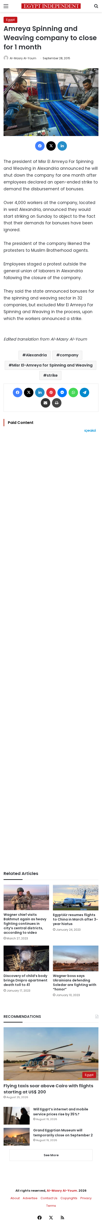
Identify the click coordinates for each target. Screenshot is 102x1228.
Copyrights (68, 1198)
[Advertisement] (51, 651)
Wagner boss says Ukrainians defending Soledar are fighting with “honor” (74, 982)
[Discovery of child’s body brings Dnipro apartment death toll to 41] (26, 958)
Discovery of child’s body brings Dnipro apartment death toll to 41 (25, 980)
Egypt (10, 19)
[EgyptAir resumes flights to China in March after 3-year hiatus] (75, 897)
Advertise (30, 1198)
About (15, 1198)
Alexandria (36, 355)
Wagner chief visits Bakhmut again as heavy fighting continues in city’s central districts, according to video (25, 923)
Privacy (86, 1198)
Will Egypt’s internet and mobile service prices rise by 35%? (60, 1112)
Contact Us (49, 1198)
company (69, 355)
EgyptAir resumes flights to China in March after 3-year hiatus (75, 919)
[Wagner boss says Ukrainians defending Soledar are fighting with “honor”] (75, 958)
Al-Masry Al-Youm (23, 58)
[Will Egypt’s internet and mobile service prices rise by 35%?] (17, 1116)
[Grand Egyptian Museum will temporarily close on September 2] (17, 1137)
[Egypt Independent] (51, 6)
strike (52, 375)
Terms (51, 1205)
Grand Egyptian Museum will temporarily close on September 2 (63, 1133)
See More (51, 1155)
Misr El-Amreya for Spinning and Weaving (52, 365)
